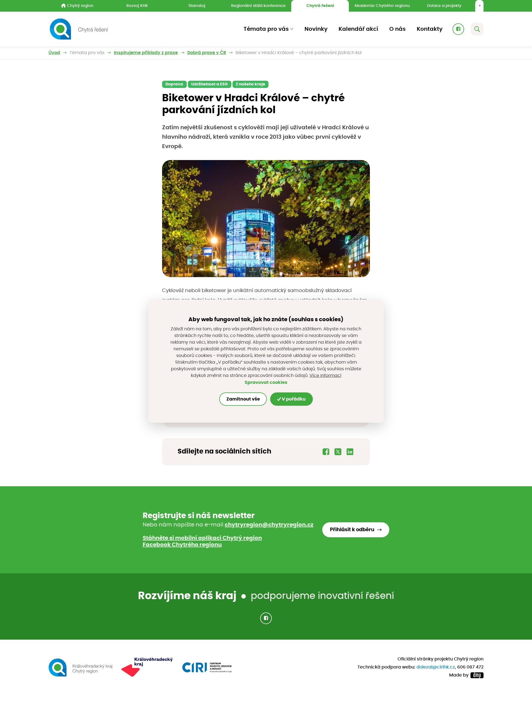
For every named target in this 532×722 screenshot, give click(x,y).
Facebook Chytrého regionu (182, 545)
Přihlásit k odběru (352, 529)
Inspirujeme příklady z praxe (146, 52)
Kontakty (430, 29)
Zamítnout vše (243, 399)
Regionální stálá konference (258, 6)
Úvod (54, 52)
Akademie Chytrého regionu (382, 6)
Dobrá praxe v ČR (206, 52)
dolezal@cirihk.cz (435, 667)
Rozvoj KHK (137, 6)
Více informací (325, 375)
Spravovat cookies (266, 382)
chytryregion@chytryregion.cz (269, 525)
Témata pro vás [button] (266, 29)
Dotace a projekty (444, 6)
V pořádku (293, 399)
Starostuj (196, 6)
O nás (397, 29)
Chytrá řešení (320, 6)
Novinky (316, 29)
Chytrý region (80, 6)
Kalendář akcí (358, 29)
